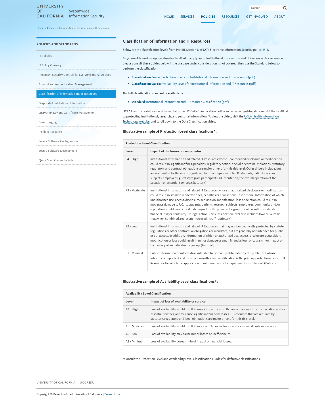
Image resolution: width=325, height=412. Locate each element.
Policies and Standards (57, 44)
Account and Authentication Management (65, 84)
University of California (55, 382)
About (279, 17)
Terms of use (112, 394)
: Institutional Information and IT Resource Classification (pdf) (180, 102)
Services (187, 17)
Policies (208, 17)
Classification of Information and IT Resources (68, 94)
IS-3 (265, 50)
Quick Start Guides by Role (56, 160)
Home (169, 17)
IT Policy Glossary (50, 65)
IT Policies (45, 56)
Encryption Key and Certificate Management (67, 113)
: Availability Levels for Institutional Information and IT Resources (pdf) (194, 84)
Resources (230, 17)
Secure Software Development (58, 151)
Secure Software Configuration (58, 141)
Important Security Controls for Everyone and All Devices (75, 75)
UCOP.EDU (87, 382)
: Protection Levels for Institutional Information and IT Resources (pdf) (193, 77)
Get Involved (257, 17)
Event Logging (48, 122)
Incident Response (50, 132)
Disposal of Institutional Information (62, 103)
